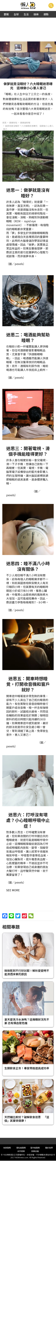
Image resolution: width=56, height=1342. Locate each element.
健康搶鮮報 (25, 122)
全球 (16, 14)
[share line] (11, 915)
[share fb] (4, 915)
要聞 (6, 14)
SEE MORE (13, 890)
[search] (51, 5)
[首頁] (28, 5)
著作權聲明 (35, 1147)
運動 (46, 14)
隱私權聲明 (21, 1147)
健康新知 (13, 122)
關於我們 (49, 1147)
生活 (26, 14)
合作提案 (21, 1151)
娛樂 (36, 14)
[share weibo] (24, 915)
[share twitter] (17, 915)
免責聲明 (7, 1147)
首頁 (4, 122)
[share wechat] (30, 915)
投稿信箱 (35, 1151)
